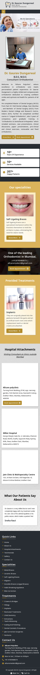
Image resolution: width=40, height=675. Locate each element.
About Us (7, 546)
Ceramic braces (10, 573)
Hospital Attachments (12, 549)
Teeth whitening (10, 621)
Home (6, 542)
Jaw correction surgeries (13, 632)
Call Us (27, 673)
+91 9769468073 (11, 660)
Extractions (8, 619)
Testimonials (9, 553)
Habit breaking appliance (14, 587)
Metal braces (9, 570)
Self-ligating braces (11, 577)
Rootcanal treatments (12, 612)
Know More (7, 137)
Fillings (6, 605)
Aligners (7, 580)
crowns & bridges (11, 601)
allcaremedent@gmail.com (15, 663)
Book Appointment (24, 137)
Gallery (7, 556)
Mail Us (16, 673)
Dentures (7, 635)
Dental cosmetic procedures (15, 628)
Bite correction (10, 591)
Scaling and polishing (12, 625)
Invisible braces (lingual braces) (16, 584)
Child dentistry (10, 615)
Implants (7, 608)
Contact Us (8, 560)
